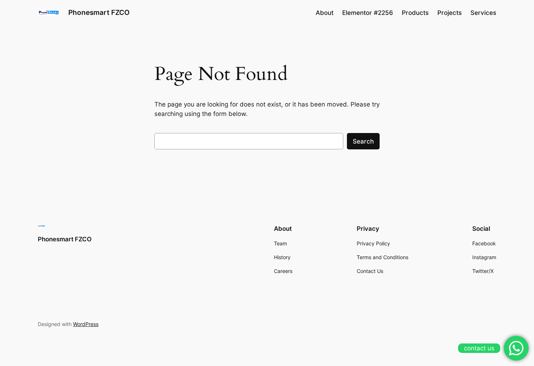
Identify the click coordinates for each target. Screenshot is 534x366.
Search (363, 141)
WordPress (85, 324)
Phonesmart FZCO (99, 12)
